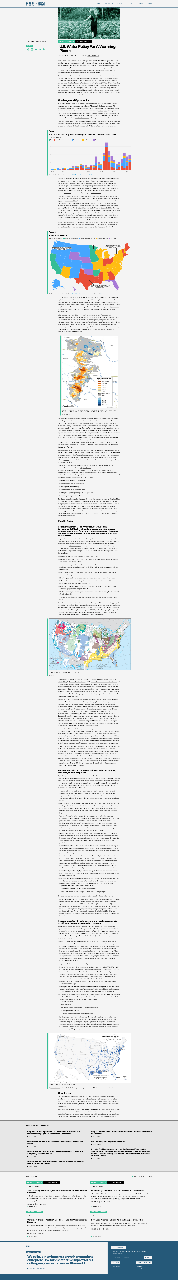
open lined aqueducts (105, 816)
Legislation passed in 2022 (66, 442)
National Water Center (109, 684)
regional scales (81, 543)
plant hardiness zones (82, 118)
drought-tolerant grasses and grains (102, 863)
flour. (94, 865)
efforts (71, 793)
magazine (69, 61)
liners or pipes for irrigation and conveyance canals (98, 791)
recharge (94, 706)
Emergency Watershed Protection (97, 969)
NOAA (100, 104)
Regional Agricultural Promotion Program (82, 858)
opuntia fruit (107, 861)
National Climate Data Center (72, 684)
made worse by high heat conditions (69, 123)
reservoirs (67, 193)
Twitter (139, 1266)
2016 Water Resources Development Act (75, 997)
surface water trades (89, 437)
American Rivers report (76, 969)
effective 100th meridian (65, 322)
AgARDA (62, 883)
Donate (141, 3)
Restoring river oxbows (75, 946)
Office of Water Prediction (90, 684)
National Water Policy (112, 605)
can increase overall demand (81, 183)
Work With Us (121, 3)
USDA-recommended (80, 846)
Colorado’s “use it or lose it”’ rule (96, 304)
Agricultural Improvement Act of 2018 (71, 904)
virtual (97, 453)
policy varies (66, 1096)
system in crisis (96, 193)
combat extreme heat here (108, 1116)
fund (68, 791)
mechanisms (69, 987)
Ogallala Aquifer (85, 468)
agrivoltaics (66, 833)
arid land (66, 460)
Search (150, 3)
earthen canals (96, 796)
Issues (98, 3)
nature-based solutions (106, 948)
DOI (65, 941)
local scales (61, 543)
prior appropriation (71, 201)
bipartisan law (114, 307)
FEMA (64, 682)
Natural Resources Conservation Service (104, 682)
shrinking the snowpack (90, 188)
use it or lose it (68, 297)
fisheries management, (69, 513)
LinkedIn (139, 1269)
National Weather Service (77, 682)
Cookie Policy (62, 1277)
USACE (99, 941)
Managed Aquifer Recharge (89, 994)
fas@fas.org (116, 1266)
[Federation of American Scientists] (35, 4)
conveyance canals (65, 818)
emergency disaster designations (70, 126)
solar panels (81, 816)
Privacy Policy (30, 1277)
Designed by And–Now (146, 1277)
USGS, (60, 682)
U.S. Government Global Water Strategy (91, 615)
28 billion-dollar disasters (80, 108)
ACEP (83, 836)
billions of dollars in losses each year (98, 121)
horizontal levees (64, 948)
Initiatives (109, 3)
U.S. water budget (75, 546)
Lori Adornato (93, 56)
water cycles (102, 111)
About (132, 3)
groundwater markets (65, 430)
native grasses (115, 846)
